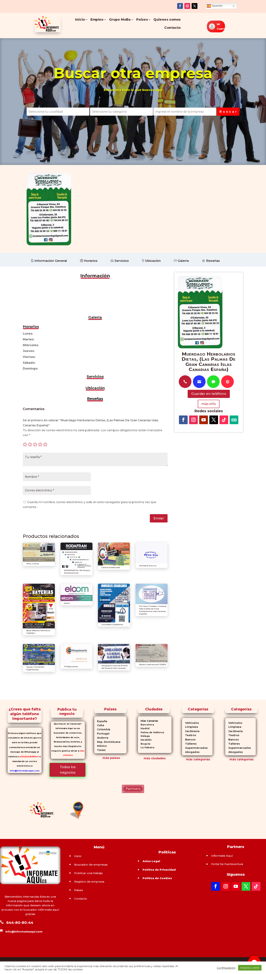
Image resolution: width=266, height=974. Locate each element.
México (100, 746)
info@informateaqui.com (24, 770)
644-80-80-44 (19, 922)
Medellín (145, 740)
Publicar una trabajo (88, 873)
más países (111, 758)
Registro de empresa (89, 881)
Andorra (101, 737)
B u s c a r (228, 111)
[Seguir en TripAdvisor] (234, 419)
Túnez (100, 750)
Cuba (99, 725)
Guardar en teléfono (208, 394)
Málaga (144, 736)
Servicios (121, 261)
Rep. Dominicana (107, 742)
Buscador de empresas (91, 864)
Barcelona (146, 724)
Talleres (189, 743)
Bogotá (144, 743)
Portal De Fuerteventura (227, 864)
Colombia (102, 729)
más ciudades (155, 758)
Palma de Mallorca (151, 732)
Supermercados (195, 747)
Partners (133, 789)
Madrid (143, 728)
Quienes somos (167, 20)
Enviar (158, 518)
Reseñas (212, 261)
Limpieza (190, 727)
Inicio (80, 20)
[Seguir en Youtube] (203, 419)
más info (208, 404)
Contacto (172, 28)
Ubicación (152, 261)
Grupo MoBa (120, 20)
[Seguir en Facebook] (180, 6)
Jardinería (190, 731)
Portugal (101, 733)
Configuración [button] (226, 967)
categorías (201, 759)
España (100, 721)
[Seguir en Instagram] (187, 6)
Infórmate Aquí (222, 855)
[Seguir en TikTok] (223, 419)
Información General (50, 261)
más (189, 759)
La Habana (146, 747)
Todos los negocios (67, 770)
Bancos (188, 739)
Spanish (216, 5)
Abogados (190, 751)
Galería (183, 261)
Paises (142, 20)
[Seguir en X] (194, 6)
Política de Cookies (157, 878)
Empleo (97, 20)
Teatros (189, 735)
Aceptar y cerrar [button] (249, 967)
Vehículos (190, 722)
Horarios (90, 261)
